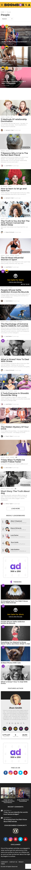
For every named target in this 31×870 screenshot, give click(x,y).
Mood (11, 321)
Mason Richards (16, 528)
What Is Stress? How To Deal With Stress (15, 360)
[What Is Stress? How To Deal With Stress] (15, 348)
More (10, 287)
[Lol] (6, 47)
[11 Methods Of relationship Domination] (15, 108)
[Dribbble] (21, 723)
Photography (9, 391)
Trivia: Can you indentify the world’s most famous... (8, 801)
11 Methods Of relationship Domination (14, 120)
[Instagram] (11, 773)
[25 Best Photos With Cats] (15, 653)
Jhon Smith (14, 542)
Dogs (11, 488)
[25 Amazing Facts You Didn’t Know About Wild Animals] (15, 592)
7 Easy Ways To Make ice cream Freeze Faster (13, 461)
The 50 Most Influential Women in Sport (12, 259)
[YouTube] (15, 723)
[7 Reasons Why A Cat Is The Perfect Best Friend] (15, 141)
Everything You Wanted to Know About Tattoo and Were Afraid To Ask (15, 643)
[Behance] (18, 723)
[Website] (23, 723)
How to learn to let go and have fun (14, 189)
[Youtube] (25, 773)
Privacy (21, 862)
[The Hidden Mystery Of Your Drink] (15, 415)
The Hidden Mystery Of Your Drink (15, 428)
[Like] (3, 26)
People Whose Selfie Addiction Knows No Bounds (15, 291)
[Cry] (6, 26)
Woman (7, 117)
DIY (1, 186)
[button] (2, 5)
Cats (11, 150)
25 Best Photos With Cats (11, 663)
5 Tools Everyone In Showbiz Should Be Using (15, 394)
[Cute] (6, 68)
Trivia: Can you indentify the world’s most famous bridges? (16, 813)
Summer (17, 255)
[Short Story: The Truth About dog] (15, 479)
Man (11, 117)
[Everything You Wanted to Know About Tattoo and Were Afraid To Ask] (15, 633)
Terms (3, 863)
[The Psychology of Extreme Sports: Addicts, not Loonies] (15, 312)
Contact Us (13, 862)
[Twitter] (9, 723)
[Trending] (3, 271)
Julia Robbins (15, 549)
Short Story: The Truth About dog (15, 492)
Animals (3, 150)
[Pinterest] (15, 773)
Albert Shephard (16, 521)
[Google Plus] (12, 723)
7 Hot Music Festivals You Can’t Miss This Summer (14, 82)
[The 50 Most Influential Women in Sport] (15, 246)
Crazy (7, 218)
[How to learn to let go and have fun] (15, 177)
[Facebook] (7, 723)
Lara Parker (15, 535)
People (3, 117)
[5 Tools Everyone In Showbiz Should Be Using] (15, 382)
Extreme (19, 321)
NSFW (6, 287)
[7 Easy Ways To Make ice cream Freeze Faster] (15, 448)
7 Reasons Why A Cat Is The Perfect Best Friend (14, 154)
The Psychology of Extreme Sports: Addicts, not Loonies (14, 325)
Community (4, 862)
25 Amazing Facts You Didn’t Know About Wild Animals (14, 602)
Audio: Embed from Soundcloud (14, 42)
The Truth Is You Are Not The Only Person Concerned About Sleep (15, 223)
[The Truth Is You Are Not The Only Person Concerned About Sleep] (15, 209)
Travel (10, 186)
